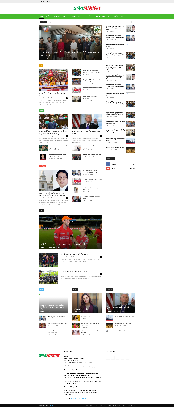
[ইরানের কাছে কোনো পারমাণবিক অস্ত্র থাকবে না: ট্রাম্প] (87, 121)
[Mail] (128, 1)
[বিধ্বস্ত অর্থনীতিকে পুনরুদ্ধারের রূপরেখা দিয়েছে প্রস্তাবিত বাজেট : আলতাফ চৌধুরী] (130, 55)
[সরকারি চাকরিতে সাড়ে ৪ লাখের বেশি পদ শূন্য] (76, 90)
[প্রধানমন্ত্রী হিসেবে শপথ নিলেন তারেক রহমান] (76, 157)
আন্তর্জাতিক (56, 16)
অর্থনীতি (88, 16)
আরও (122, 16)
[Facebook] (122, 1)
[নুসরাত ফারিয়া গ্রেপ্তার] (76, 318)
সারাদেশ (81, 16)
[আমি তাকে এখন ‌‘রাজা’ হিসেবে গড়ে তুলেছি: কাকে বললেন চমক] (76, 332)
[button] (133, 16)
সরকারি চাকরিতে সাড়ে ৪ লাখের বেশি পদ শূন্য (92, 87)
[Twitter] (131, 1)
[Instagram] (125, 1)
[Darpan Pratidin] (87, 8)
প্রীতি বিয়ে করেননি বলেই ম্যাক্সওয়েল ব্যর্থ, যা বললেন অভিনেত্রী (63, 244)
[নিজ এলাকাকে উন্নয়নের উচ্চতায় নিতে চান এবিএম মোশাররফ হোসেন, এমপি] (43, 157)
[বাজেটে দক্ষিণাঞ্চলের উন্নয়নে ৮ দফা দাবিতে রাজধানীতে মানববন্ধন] (76, 81)
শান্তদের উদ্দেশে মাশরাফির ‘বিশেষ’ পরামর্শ (74, 271)
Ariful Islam (51, 405)
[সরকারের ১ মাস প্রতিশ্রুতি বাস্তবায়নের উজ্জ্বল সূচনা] (76, 148)
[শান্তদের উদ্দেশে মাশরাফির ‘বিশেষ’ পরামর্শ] (48, 277)
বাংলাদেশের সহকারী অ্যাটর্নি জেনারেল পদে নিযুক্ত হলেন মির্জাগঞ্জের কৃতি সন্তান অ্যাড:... (115, 27)
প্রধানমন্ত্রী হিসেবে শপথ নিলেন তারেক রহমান (92, 154)
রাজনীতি (65, 16)
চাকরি (40, 190)
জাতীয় (48, 16)
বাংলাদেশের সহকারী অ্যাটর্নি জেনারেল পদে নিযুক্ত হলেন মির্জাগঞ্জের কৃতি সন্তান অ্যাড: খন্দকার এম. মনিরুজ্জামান (52, 307)
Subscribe (132, 168)
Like (134, 164)
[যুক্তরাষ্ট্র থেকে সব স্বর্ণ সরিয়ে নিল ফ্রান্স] (130, 150)
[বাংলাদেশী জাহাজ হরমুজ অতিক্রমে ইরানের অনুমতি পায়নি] (130, 141)
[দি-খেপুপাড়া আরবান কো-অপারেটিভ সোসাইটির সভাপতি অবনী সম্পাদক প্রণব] (130, 38)
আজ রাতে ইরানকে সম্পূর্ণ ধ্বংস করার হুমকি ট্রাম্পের (125, 331)
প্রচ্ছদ (41, 16)
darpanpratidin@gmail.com (79, 398)
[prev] (130, 22)
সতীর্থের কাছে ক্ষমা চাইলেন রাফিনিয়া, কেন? (74, 254)
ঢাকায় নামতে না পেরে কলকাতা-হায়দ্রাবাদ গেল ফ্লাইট (60, 22)
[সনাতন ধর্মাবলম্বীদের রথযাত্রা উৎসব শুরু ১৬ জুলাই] (53, 80)
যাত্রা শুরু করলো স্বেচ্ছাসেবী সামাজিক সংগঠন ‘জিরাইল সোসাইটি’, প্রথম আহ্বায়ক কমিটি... (114, 67)
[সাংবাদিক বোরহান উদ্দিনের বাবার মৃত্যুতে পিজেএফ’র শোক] (76, 190)
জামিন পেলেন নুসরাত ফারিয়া (81, 309)
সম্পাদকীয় (114, 16)
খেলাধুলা (97, 16)
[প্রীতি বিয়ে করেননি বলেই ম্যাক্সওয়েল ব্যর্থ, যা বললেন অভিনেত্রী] (70, 232)
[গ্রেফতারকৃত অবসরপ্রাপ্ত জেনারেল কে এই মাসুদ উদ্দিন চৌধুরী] (43, 148)
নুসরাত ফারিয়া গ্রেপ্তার (85, 316)
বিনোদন (73, 16)
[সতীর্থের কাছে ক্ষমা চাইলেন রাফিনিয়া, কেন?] (48, 260)
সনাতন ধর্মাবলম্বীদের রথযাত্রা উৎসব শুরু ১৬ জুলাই (57, 323)
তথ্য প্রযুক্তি (105, 16)
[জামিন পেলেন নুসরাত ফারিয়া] (87, 303)
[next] (132, 22)
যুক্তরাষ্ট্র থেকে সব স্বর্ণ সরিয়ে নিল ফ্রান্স (115, 147)
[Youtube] (134, 1)
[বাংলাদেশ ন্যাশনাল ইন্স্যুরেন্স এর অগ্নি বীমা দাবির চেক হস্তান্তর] (76, 99)
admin (42, 58)
